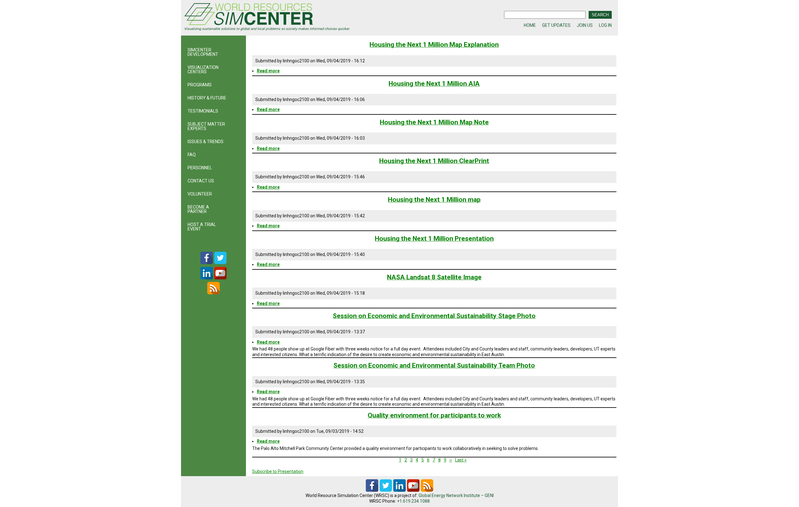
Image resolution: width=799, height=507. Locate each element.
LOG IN (605, 25)
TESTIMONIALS (203, 111)
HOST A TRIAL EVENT (202, 226)
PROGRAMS (200, 84)
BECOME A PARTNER (198, 209)
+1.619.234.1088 (413, 501)
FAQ (192, 154)
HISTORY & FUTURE (207, 97)
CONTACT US (201, 180)
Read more (268, 70)
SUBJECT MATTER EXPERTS (206, 126)
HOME (530, 25)
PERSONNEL (200, 167)
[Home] (292, 15)
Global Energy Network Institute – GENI (456, 495)
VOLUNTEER (200, 193)
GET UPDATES (556, 25)
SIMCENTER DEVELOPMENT (203, 52)
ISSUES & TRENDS (205, 141)
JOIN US (585, 25)
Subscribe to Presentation (277, 471)
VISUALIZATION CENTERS (203, 69)
